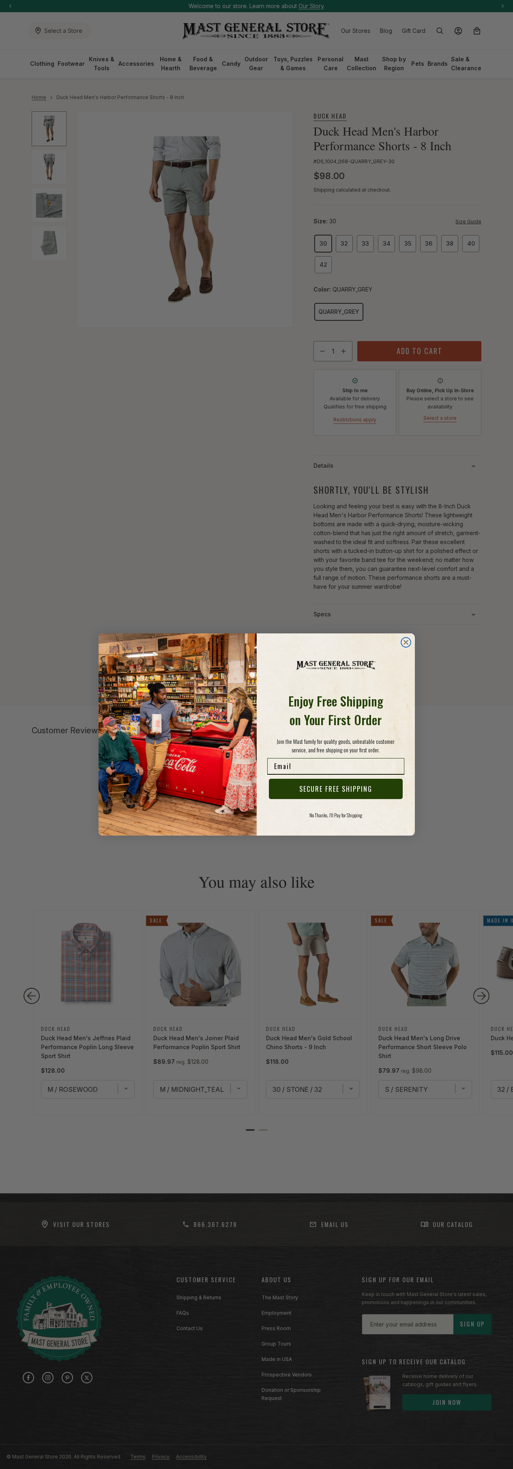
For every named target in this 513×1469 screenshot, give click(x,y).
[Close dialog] (406, 642)
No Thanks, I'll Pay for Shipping (335, 815)
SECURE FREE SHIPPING (335, 789)
